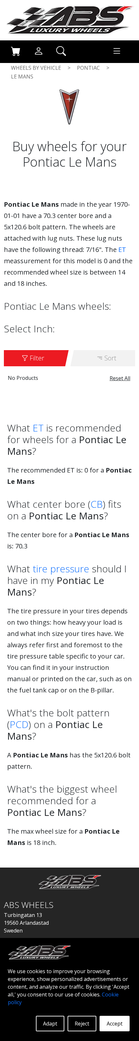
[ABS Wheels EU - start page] (69, 19)
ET (122, 249)
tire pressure (61, 568)
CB (97, 504)
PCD (19, 724)
